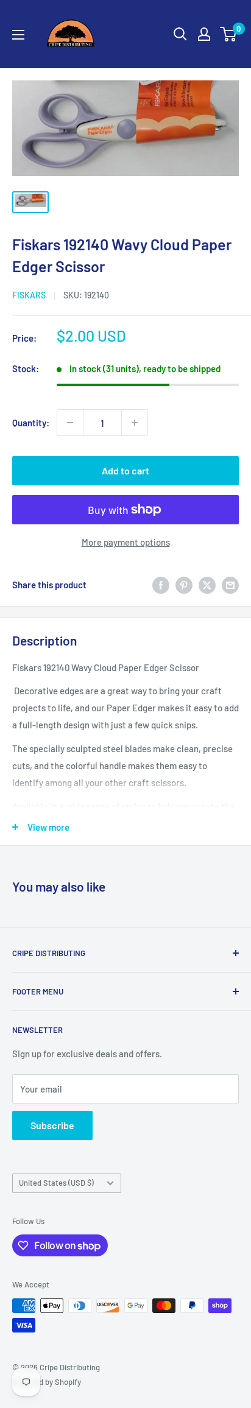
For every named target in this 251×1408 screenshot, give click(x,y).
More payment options (126, 542)
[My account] (204, 34)
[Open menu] (18, 35)
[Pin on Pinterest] (184, 585)
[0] (228, 34)
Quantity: (30, 422)
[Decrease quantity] (70, 422)
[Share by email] (230, 585)
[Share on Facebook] (160, 585)
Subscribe (52, 1125)
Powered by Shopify (46, 1382)
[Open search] (180, 34)
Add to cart (125, 470)
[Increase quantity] (134, 422)
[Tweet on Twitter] (207, 585)
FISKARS (29, 295)
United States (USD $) (56, 1183)
